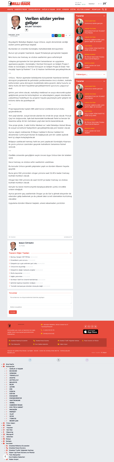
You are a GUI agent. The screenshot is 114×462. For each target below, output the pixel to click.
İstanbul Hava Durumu (42, 340)
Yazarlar (9, 427)
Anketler (9, 436)
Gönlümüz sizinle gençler (94, 23)
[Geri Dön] (5, 456)
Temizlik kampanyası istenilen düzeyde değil (27, 286)
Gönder (13, 312)
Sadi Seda (88, 46)
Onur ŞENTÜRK (90, 21)
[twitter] (58, 360)
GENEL (12, 402)
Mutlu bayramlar (17, 273)
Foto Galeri (10, 423)
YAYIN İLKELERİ (65, 350)
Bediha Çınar (89, 63)
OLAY (11, 414)
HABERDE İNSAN (21, 9)
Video (8, 425)
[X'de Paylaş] (56, 35)
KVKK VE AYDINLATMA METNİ (49, 350)
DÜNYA (12, 391)
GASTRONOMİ (14, 400)
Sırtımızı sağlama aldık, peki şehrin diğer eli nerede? (94, 40)
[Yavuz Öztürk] (79, 39)
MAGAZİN (13, 409)
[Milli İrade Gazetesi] (18, 3)
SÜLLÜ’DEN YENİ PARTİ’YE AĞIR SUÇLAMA (94, 49)
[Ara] (103, 9)
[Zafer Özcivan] (79, 30)
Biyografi (9, 434)
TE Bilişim (104, 352)
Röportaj (9, 432)
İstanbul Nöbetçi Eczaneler (19, 340)
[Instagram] (92, 326)
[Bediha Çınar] (79, 65)
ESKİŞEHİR (13, 396)
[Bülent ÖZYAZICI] (16, 22)
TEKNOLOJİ (13, 375)
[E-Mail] (26, 30)
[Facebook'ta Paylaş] (53, 35)
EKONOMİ (13, 371)
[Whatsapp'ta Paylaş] (59, 35)
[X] (88, 326)
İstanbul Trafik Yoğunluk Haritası (69, 340)
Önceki (12, 237)
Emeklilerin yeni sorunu (19, 260)
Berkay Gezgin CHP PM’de (20, 257)
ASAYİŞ (10, 9)
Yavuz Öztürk (90, 37)
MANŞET (12, 412)
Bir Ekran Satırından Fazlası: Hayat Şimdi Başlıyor (94, 58)
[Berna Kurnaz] (79, 56)
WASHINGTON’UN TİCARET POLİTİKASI (95, 32)
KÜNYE (36, 350)
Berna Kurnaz (90, 54)
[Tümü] (104, 16)
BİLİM (11, 384)
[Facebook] (85, 326)
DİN (10, 389)
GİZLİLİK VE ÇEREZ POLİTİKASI (16, 350)
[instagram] (87, 360)
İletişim (8, 441)
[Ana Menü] (105, 9)
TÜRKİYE (12, 418)
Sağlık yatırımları (17, 276)
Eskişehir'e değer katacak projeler (23, 270)
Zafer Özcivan (90, 28)
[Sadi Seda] (79, 48)
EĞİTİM (73, 9)
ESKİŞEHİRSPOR (34, 9)
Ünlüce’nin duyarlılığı (18, 266)
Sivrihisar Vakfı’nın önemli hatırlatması (24, 279)
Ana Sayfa (10, 364)
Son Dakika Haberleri (41, 344)
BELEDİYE (13, 382)
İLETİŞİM (30, 350)
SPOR (58, 9)
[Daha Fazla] (63, 35)
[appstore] (91, 331)
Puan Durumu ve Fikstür (91, 340)
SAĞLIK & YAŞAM (48, 9)
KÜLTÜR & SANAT (83, 9)
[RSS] (95, 326)
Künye (8, 439)
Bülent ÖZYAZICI (33, 27)
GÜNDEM (65, 9)
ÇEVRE (12, 387)
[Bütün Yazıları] (71, 253)
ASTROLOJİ (13, 380)
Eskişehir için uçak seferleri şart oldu (24, 263)
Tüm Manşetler (15, 344)
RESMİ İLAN (96, 9)
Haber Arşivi (63, 344)
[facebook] (30, 360)
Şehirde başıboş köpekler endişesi (23, 283)
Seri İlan (9, 430)
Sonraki (67, 237)
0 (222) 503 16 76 (48, 330)
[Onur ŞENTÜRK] (79, 22)
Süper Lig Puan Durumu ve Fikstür (22, 452)
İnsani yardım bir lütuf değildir (92, 66)
